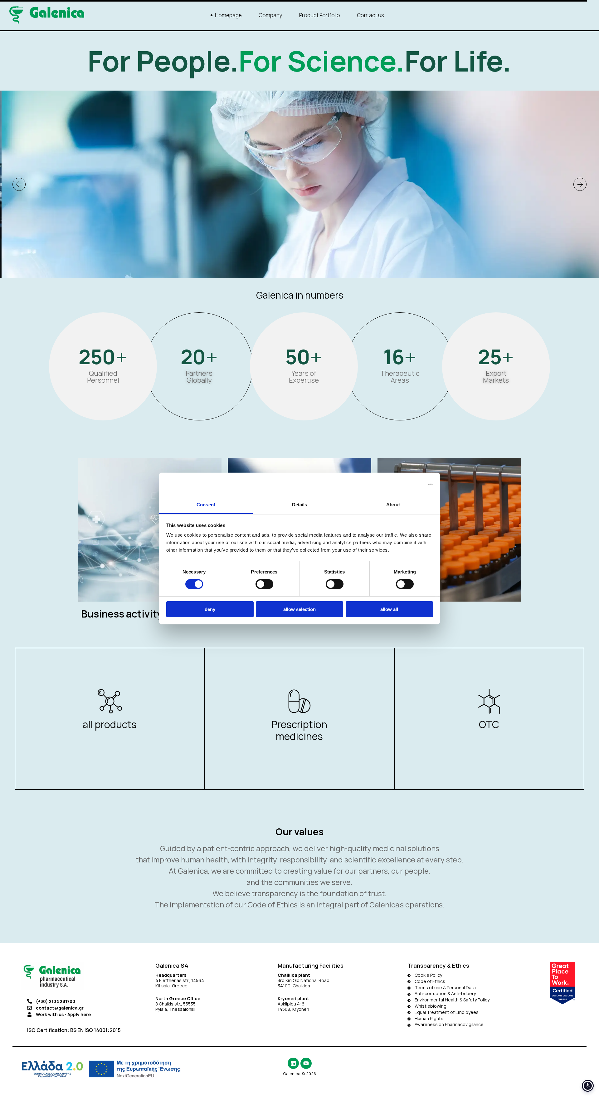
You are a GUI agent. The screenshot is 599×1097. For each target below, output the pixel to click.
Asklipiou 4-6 (291, 1004)
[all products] (109, 701)
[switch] (264, 584)
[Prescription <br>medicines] (299, 701)
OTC (489, 724)
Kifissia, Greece (171, 986)
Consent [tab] (206, 504)
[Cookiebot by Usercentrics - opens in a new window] (405, 484)
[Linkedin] (293, 1063)
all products (110, 724)
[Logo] (46, 15)
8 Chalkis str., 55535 (175, 1004)
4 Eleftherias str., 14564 (179, 980)
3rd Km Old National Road (304, 980)
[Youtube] (306, 1063)
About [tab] (393, 504)
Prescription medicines (299, 730)
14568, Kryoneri (293, 1009)
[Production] (449, 543)
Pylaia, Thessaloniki (175, 1009)
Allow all (389, 609)
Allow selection (299, 609)
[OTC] (489, 701)
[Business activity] (150, 543)
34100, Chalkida (294, 986)
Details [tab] (299, 504)
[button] (19, 184)
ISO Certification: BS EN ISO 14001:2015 (74, 1030)
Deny (210, 609)
